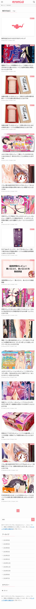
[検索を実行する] (33, 519)
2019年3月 (6, 552)
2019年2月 (6, 555)
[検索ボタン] (34, 2)
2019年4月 (6, 548)
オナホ (5, 590)
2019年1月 (6, 559)
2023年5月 (6, 540)
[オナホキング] (18, 2)
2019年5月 (6, 544)
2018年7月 (6, 578)
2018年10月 (6, 571)
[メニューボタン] (2, 2)
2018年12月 (6, 563)
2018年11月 (6, 567)
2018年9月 (6, 574)
